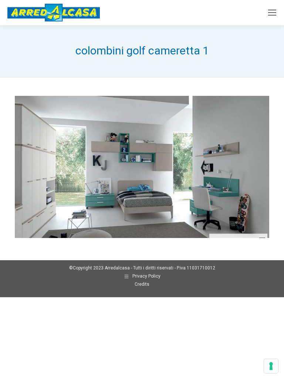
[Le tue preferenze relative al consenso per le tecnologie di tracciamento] (271, 366)
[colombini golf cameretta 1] (142, 167)
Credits (142, 284)
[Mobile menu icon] (272, 12)
